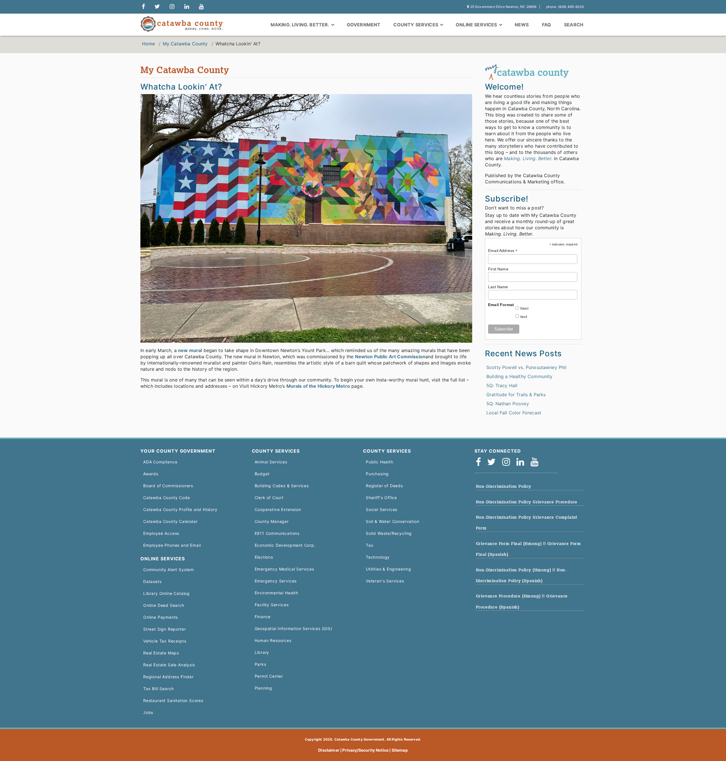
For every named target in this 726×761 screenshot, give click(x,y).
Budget (262, 473)
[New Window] (143, 7)
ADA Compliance (160, 461)
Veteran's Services (385, 580)
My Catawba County (185, 43)
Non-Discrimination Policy (503, 486)
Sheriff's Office (381, 497)
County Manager (272, 521)
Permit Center (269, 676)
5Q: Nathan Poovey (507, 403)
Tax (369, 545)
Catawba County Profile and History (180, 509)
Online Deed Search (163, 605)
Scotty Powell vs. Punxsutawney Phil (526, 367)
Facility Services (272, 604)
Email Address (503, 250)
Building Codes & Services (282, 485)
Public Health (379, 461)
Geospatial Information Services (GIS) (293, 628)
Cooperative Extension (278, 509)
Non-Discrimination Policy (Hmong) (514, 570)
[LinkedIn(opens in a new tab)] (522, 463)
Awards (150, 473)
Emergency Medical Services (284, 569)
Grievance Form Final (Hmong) (509, 543)
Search (573, 24)
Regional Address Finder (168, 676)
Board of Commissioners (168, 485)
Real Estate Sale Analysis (169, 664)
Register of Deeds (384, 485)
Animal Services (271, 461)
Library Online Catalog (166, 593)
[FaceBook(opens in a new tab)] (480, 463)
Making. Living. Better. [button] (300, 24)
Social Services (381, 509)
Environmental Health (276, 592)
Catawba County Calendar (170, 521)
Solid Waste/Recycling (389, 533)
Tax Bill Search (158, 688)
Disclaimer (328, 750)
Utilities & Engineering (388, 569)
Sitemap (400, 750)
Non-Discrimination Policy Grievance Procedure (527, 502)
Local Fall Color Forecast (513, 413)
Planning (264, 688)
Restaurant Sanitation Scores (173, 700)
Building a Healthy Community (519, 376)
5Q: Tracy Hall (501, 385)
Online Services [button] (477, 24)
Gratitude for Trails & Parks (516, 394)
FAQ (546, 24)
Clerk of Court (269, 497)
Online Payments (160, 617)
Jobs (148, 712)
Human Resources (273, 640)
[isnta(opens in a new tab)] (508, 463)
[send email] (157, 7)
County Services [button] (416, 24)
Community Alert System (168, 569)
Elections (264, 557)
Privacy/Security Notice (365, 750)
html (524, 308)
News (522, 24)
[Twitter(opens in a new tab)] (493, 463)
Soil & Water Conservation (392, 521)
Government (364, 24)
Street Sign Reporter (164, 629)
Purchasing (377, 473)
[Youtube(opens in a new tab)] (536, 463)
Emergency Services (276, 580)
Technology (378, 557)
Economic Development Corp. (285, 545)
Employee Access (161, 533)
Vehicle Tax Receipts (164, 641)
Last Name (498, 287)
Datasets (152, 581)
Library (262, 652)
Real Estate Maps (161, 652)
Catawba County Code (166, 497)
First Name (498, 269)
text (523, 316)
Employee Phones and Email (172, 545)
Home (148, 43)
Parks (260, 664)
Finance (263, 616)
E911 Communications (277, 533)
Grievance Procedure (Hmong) (509, 596)
